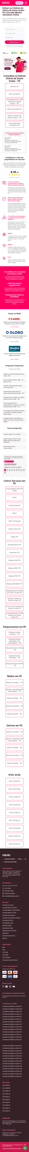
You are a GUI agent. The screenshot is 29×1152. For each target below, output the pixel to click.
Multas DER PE (14, 560)
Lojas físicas (8, 888)
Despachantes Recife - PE (14, 665)
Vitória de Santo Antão (10, 862)
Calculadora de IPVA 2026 (14, 490)
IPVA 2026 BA (14, 828)
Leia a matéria (14, 326)
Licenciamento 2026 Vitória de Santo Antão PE (14, 615)
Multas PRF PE (14, 576)
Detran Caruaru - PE (14, 732)
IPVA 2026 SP (14, 781)
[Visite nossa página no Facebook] (6, 986)
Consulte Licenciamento (8, 915)
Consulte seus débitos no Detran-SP (12, 1048)
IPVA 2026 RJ (14, 813)
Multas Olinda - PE (14, 698)
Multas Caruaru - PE (14, 682)
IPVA (14, 497)
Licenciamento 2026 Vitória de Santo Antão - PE (14, 102)
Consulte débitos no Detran (9, 907)
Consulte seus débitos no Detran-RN (12, 1053)
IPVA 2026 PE (14, 94)
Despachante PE (14, 545)
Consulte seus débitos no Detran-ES (12, 1058)
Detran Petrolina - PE (14, 755)
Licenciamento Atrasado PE (15, 124)
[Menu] (26, 3)
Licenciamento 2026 (7, 923)
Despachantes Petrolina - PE (14, 657)
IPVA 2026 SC (14, 820)
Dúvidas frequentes (10, 893)
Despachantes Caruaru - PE (14, 633)
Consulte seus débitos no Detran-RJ (12, 1045)
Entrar (18, 3)
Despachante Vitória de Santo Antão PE (14, 592)
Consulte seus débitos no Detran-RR (12, 1037)
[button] (14, 375)
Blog (3, 947)
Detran (20, 859)
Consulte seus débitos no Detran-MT (12, 1029)
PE (25, 859)
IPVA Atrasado (6, 957)
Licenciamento (15, 505)
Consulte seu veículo (7, 905)
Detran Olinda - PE (14, 747)
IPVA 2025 (5, 952)
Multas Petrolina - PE (14, 706)
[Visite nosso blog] (3, 986)
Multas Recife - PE (14, 714)
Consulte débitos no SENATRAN (11, 910)
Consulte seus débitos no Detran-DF (12, 1006)
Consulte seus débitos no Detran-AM (12, 1061)
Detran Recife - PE (14, 763)
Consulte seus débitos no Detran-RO (12, 1073)
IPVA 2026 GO (14, 836)
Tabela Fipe (5, 933)
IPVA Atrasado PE (14, 109)
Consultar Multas (6, 925)
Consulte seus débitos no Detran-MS (12, 1068)
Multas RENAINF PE (14, 584)
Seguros (4, 938)
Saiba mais (8, 1123)
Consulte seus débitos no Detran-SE (12, 1076)
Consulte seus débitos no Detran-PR (12, 1011)
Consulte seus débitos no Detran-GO (12, 1026)
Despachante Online (7, 928)
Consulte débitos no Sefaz (9, 912)
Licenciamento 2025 (7, 920)
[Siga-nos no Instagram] (10, 986)
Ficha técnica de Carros (8, 935)
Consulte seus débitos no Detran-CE (12, 1019)
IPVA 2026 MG (14, 789)
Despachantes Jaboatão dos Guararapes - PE (14, 641)
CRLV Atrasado (14, 521)
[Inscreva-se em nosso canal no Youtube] (14, 986)
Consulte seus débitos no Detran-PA (12, 1032)
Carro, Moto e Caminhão (10, 464)
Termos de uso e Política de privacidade (14, 46)
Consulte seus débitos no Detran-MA (12, 1066)
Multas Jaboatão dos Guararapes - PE (14, 690)
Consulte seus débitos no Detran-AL (12, 1063)
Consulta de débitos (9, 859)
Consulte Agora (13, 42)
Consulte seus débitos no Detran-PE (12, 1016)
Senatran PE (15, 552)
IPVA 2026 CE (14, 844)
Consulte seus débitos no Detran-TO (12, 1039)
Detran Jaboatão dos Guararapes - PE (14, 740)
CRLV (14, 513)
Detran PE (14, 86)
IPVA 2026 (5, 955)
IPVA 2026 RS (14, 805)
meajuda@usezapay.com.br (12, 896)
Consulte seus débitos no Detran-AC (12, 1024)
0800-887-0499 (9, 890)
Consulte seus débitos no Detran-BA (12, 1055)
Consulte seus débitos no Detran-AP (12, 1021)
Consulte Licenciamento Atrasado (11, 917)
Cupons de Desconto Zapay (9, 960)
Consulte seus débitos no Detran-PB (12, 1071)
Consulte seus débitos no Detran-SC (12, 1014)
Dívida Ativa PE (14, 529)
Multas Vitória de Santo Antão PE (14, 600)
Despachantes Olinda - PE (14, 649)
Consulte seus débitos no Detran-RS (12, 1050)
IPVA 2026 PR (14, 797)
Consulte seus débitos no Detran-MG (12, 1009)
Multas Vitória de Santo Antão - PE (14, 117)
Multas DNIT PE (14, 568)
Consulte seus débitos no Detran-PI (11, 1034)
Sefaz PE (14, 537)
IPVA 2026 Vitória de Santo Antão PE (14, 607)
